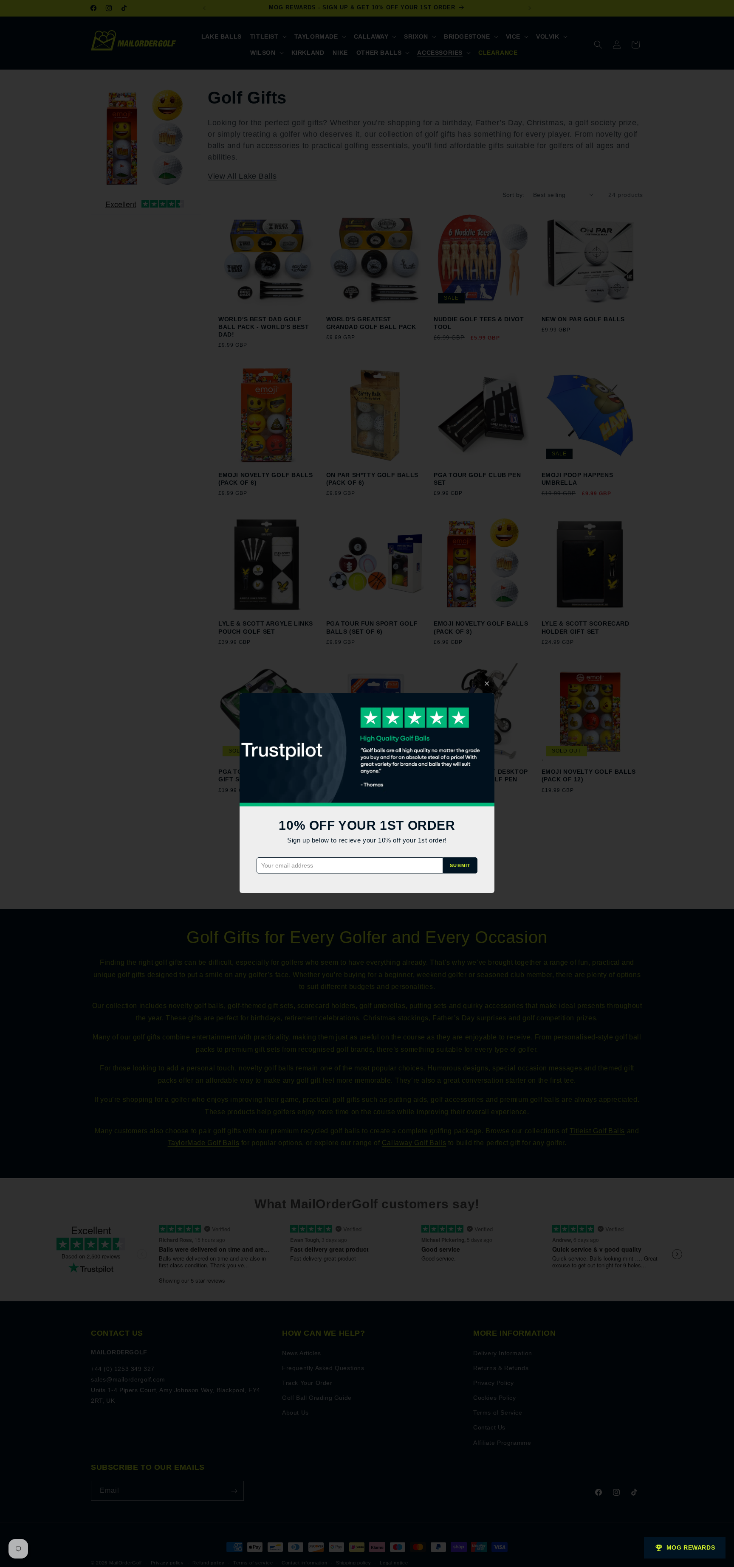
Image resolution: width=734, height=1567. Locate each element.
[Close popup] (487, 683)
